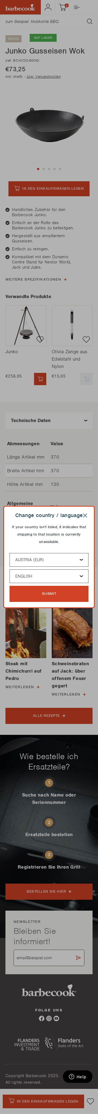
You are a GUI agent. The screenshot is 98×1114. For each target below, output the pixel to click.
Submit (49, 593)
